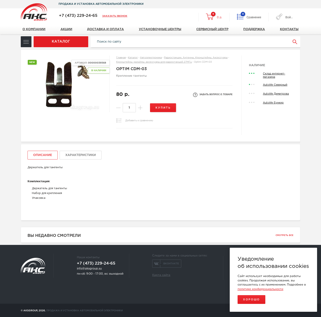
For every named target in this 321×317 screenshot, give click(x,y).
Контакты (289, 29)
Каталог (133, 58)
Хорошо (251, 299)
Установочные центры (160, 29)
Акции (66, 29)
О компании (33, 29)
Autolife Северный (275, 85)
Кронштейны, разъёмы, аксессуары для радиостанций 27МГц (154, 62)
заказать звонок (114, 16)
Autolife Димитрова (276, 94)
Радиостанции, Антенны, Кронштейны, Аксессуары (196, 58)
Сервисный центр (212, 29)
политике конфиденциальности (260, 289)
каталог (61, 41)
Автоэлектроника (151, 58)
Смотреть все (284, 235)
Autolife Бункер (273, 103)
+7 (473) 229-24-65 (78, 15)
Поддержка (254, 29)
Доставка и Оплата (105, 29)
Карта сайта (161, 275)
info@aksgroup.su (89, 268)
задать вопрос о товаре (216, 94)
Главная (121, 58)
